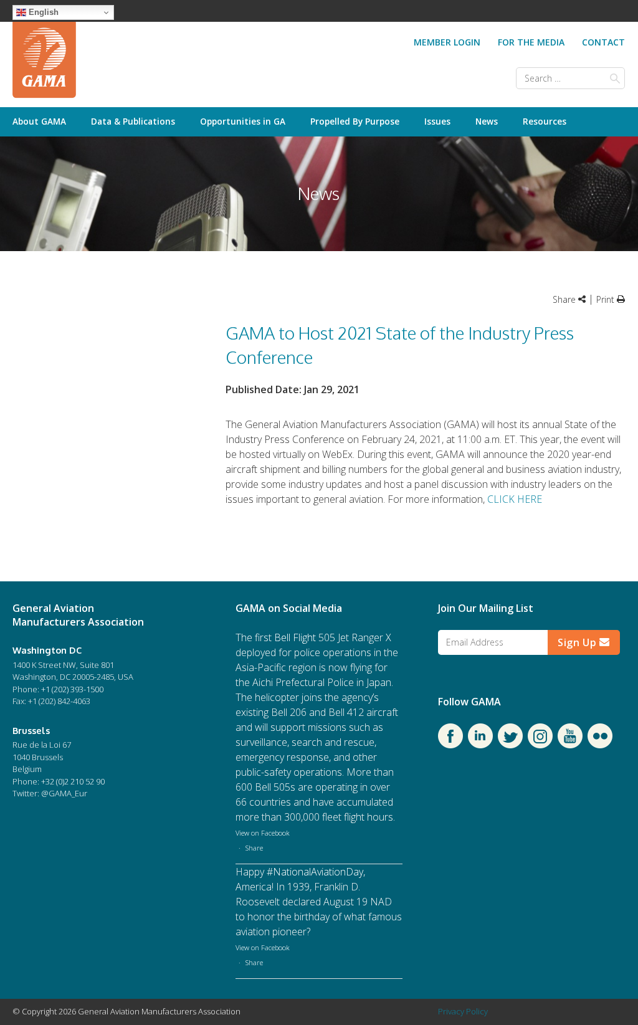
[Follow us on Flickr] (600, 744)
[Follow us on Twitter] (510, 744)
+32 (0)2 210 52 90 (73, 781)
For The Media (531, 42)
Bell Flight (295, 637)
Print (606, 299)
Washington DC (47, 650)
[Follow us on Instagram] (540, 744)
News (486, 121)
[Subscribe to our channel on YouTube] (570, 744)
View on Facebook (263, 832)
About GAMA (39, 121)
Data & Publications (133, 121)
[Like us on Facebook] (450, 744)
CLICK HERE (514, 499)
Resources (544, 121)
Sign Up (578, 642)
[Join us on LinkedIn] (480, 744)
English (42, 12)
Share (254, 847)
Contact (603, 42)
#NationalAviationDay (315, 872)
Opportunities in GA (242, 121)
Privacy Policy (463, 1011)
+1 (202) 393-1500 (72, 689)
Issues (437, 121)
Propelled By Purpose (354, 121)
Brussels (31, 730)
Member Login (447, 42)
